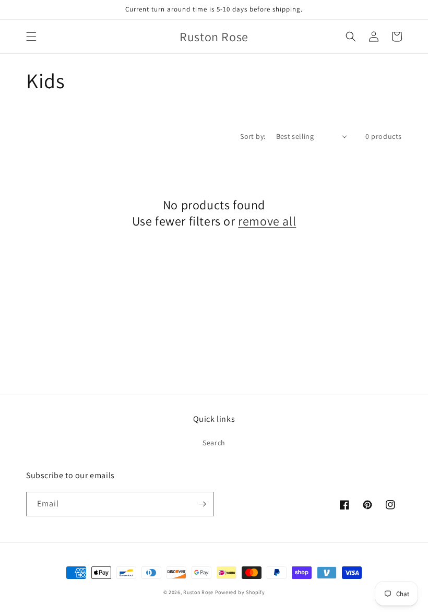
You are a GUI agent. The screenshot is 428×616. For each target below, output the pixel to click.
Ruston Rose (198, 592)
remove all (267, 221)
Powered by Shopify (240, 592)
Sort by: (252, 136)
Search (214, 442)
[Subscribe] (202, 504)
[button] (31, 36)
